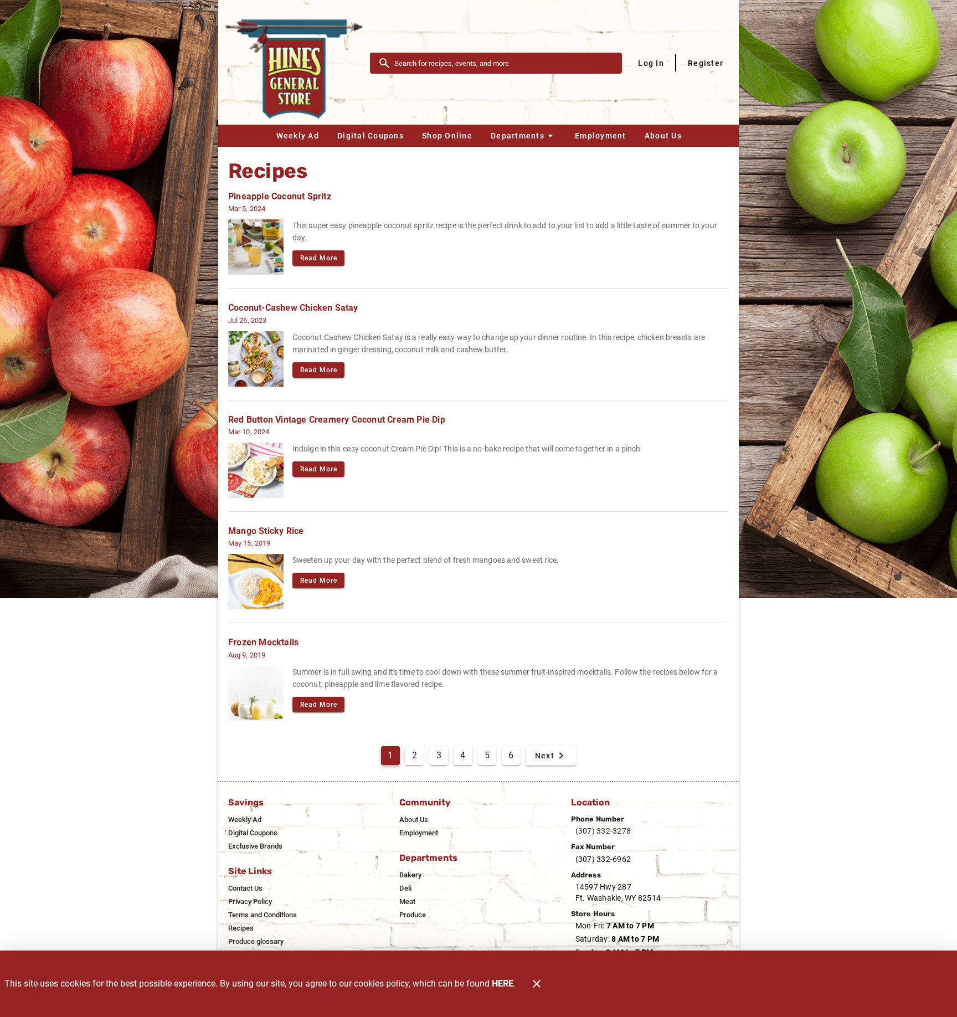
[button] (523, 136)
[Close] (537, 984)
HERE (502, 983)
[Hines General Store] (297, 62)
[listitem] (244, 819)
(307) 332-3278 (603, 830)
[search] (503, 63)
